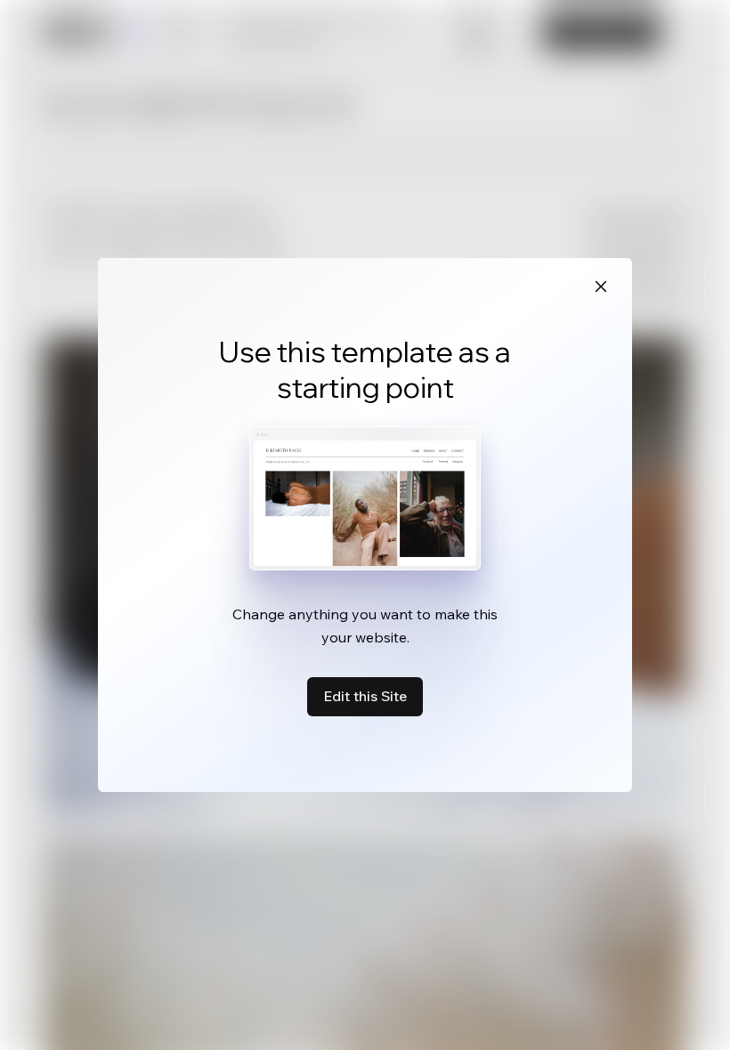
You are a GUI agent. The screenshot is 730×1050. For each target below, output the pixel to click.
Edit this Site (365, 696)
